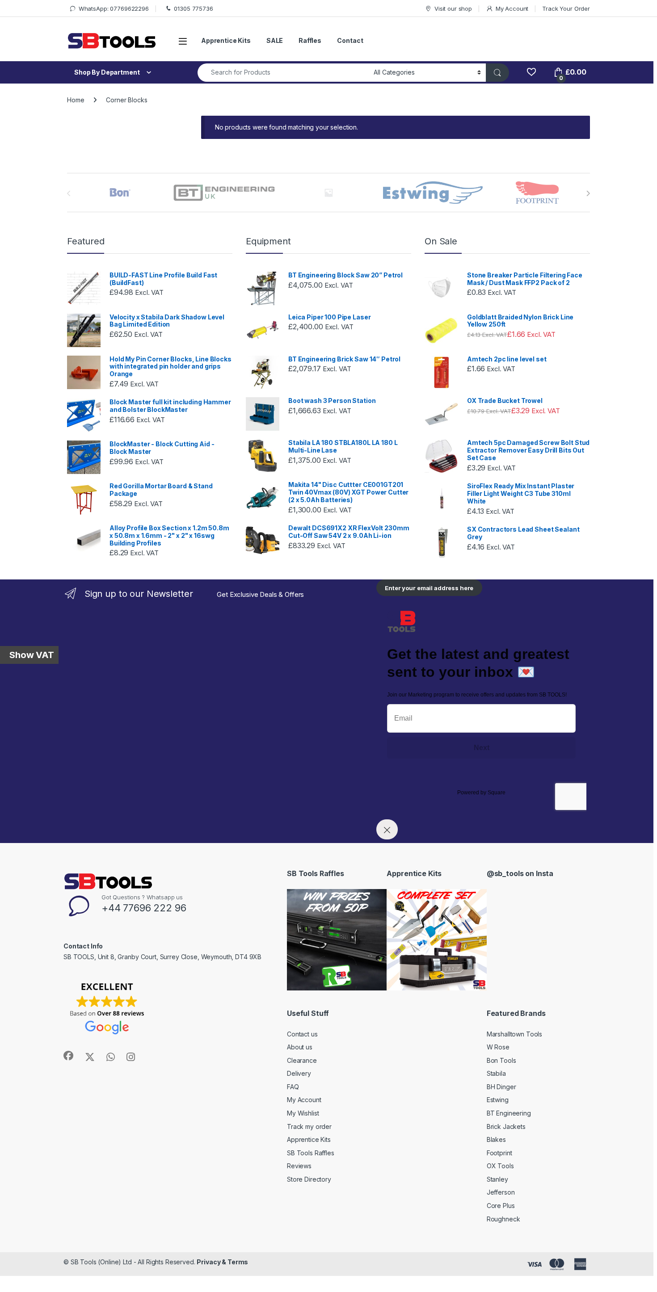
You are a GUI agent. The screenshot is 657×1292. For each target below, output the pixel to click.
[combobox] (283, 72)
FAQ (293, 1087)
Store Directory (309, 1179)
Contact (350, 40)
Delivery (299, 1073)
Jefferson (501, 1192)
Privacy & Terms (222, 1262)
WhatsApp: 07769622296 (114, 8)
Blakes (496, 1139)
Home (75, 100)
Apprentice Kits (226, 40)
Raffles (310, 40)
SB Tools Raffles (310, 1153)
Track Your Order (566, 8)
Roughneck (503, 1219)
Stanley (497, 1179)
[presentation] (588, 193)
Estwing (498, 1099)
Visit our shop (453, 8)
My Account (512, 8)
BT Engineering (509, 1113)
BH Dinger (501, 1087)
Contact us (302, 1034)
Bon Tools (501, 1060)
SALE (274, 40)
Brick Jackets (506, 1126)
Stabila (496, 1073)
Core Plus (501, 1205)
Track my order (309, 1126)
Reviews (299, 1166)
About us (299, 1047)
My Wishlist (303, 1113)
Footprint (499, 1153)
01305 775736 (193, 8)
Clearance (302, 1060)
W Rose (498, 1047)
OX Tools (500, 1166)
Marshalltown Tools (514, 1034)
